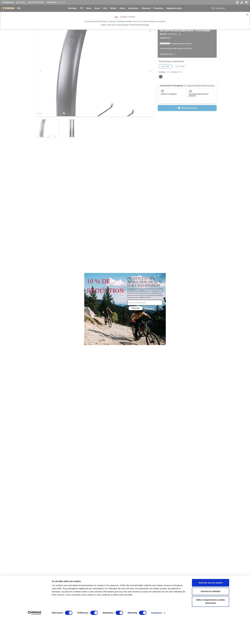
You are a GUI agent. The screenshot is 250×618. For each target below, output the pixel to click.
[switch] (94, 613)
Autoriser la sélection (210, 591)
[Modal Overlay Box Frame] (125, 309)
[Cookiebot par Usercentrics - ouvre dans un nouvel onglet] (34, 613)
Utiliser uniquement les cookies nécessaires (210, 601)
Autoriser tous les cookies (210, 583)
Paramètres (156, 613)
